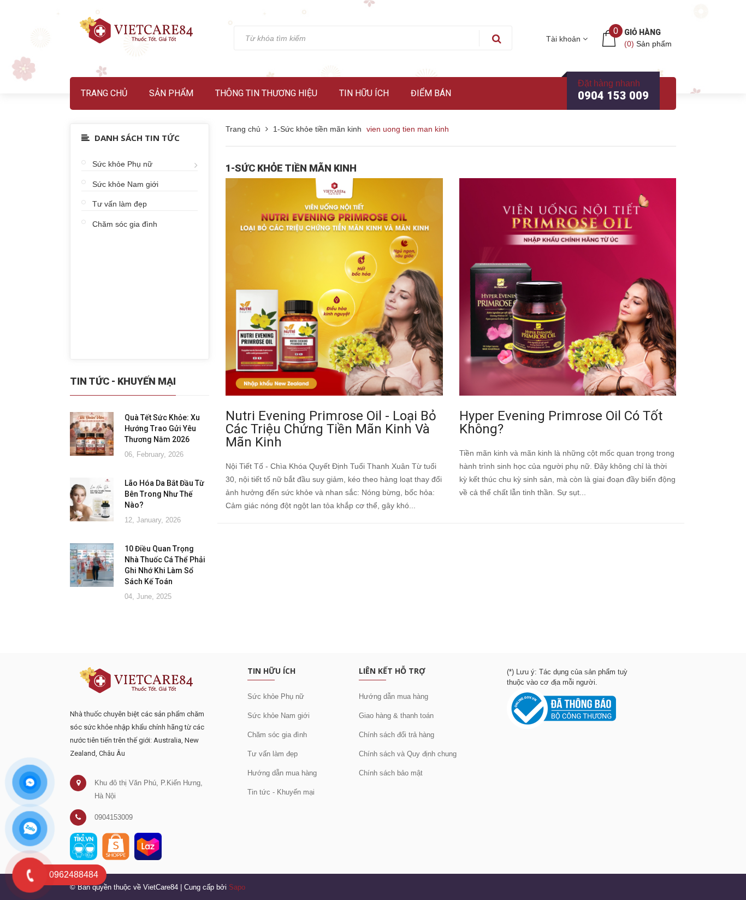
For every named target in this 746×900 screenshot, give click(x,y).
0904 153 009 (613, 95)
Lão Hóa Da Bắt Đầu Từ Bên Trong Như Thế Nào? (164, 494)
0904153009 (113, 817)
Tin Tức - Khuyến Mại (123, 381)
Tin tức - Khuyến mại (281, 792)
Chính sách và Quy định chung (408, 754)
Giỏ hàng (642, 32)
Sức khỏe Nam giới (125, 184)
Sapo (237, 887)
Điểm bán (431, 93)
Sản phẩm (171, 93)
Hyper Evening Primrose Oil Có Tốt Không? (560, 422)
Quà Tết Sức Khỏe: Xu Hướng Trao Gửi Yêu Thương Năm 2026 (162, 428)
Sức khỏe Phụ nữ (122, 164)
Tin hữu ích (364, 93)
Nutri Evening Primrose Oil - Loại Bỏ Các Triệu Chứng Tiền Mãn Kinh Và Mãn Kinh (331, 429)
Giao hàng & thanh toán (396, 715)
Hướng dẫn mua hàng (282, 773)
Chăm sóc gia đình (124, 224)
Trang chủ (104, 93)
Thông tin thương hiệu (266, 93)
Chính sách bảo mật (391, 773)
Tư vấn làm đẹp (119, 203)
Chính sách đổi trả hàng (396, 735)
